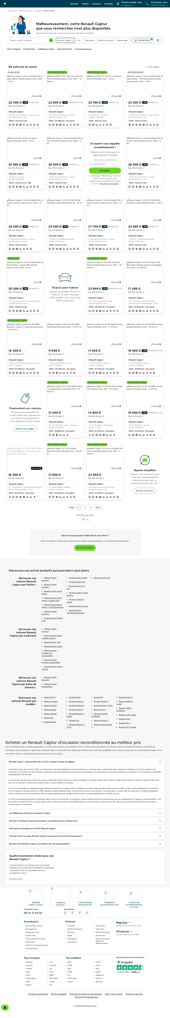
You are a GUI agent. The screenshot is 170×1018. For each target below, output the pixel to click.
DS (50, 985)
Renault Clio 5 (50, 697)
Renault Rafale (50, 722)
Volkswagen (31, 978)
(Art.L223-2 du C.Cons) (109, 184)
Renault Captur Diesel (53, 646)
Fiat (51, 962)
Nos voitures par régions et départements (103, 941)
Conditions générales (38, 994)
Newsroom (30, 942)
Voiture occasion (26, 11)
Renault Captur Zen (102, 578)
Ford (51, 972)
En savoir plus (16, 878)
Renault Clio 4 (100, 710)
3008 (69, 972)
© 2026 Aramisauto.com (84, 1006)
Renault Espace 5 (101, 720)
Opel (28, 972)
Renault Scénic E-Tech (103, 705)
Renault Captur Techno (78, 606)
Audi (28, 981)
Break (69, 935)
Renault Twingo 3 (101, 701)
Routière (71, 932)
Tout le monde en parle (35, 939)
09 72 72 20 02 (33, 913)
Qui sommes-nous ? (34, 926)
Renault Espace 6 (76, 701)
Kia (50, 968)
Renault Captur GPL (52, 642)
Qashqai (99, 981)
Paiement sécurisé (134, 994)
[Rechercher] (51, 40)
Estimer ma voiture (145, 491)
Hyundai (52, 965)
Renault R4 (98, 697)
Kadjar (98, 972)
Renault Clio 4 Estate (127, 727)
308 (69, 968)
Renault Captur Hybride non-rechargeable (49, 653)
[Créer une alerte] (5, 1008)
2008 (69, 965)
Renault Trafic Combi (127, 715)
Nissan (28, 985)
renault (38, 11)
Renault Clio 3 (124, 723)
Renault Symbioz (51, 701)
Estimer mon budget (25, 429)
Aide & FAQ (30, 935)
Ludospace (72, 942)
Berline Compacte (75, 929)
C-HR (98, 962)
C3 (68, 975)
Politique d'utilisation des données (86, 994)
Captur (70, 981)
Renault (29, 962)
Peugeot (29, 965)
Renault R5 (48, 718)
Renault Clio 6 (75, 697)
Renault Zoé (74, 720)
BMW (51, 975)
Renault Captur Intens (78, 578)
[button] (72, 40)
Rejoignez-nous (32, 932)
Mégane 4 (100, 975)
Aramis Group (32, 948)
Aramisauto (12, 11)
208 (69, 962)
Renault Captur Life (77, 582)
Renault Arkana (50, 714)
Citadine (71, 926)
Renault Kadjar (50, 710)
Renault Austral (50, 705)
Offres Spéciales (103, 932)
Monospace (72, 939)
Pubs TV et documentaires (37, 945)
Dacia (28, 975)
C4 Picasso (72, 978)
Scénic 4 (99, 978)
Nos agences (31, 929)
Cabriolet (100, 929)
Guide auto (100, 935)
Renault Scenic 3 (126, 697)
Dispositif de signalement (86, 997)
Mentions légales (59, 994)
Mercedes (53, 978)
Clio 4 (98, 965)
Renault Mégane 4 (76, 705)
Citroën (29, 968)
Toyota (52, 981)
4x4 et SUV (100, 926)
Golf (97, 968)
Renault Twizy (124, 719)
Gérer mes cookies (114, 994)
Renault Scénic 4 (76, 710)
